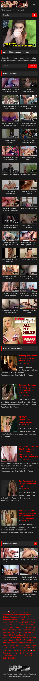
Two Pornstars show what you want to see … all (27, 483)
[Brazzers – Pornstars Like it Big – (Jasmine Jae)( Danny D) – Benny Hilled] (9, 400)
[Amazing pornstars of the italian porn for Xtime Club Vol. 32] (9, 370)
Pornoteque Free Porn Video (14, 614)
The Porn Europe (29, 653)
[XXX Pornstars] (16, 4)
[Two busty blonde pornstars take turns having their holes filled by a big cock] (9, 525)
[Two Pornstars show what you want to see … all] (9, 496)
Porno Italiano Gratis (16, 627)
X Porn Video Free (16, 635)
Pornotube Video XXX (11, 620)
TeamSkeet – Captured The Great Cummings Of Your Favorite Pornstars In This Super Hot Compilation (28, 452)
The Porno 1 (16, 653)
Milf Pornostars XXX (19, 645)
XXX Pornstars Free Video (14, 655)
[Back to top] (32, 675)
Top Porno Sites (25, 643)
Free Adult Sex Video (11, 632)
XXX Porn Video (15, 637)
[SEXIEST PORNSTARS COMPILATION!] (9, 432)
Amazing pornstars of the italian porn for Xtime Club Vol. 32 (28, 358)
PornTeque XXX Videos (22, 650)
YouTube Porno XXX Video (19, 622)
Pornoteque (25, 363)
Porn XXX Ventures (10, 643)
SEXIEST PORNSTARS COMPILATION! (25, 419)
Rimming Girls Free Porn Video (21, 640)
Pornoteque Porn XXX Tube (21, 617)
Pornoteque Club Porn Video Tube (22, 630)
